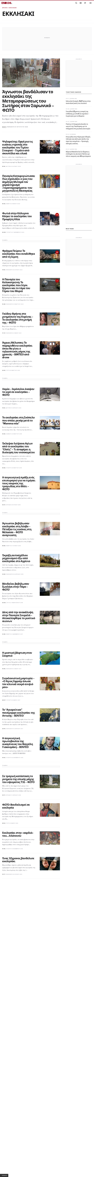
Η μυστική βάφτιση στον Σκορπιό (17, 654)
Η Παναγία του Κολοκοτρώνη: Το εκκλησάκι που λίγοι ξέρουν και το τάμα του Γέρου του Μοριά (16, 285)
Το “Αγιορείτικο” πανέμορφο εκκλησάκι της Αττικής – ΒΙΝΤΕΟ (18, 712)
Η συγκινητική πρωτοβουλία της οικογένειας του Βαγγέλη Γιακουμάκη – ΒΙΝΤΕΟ (17, 743)
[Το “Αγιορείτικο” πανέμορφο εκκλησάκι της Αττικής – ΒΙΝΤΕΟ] (50, 718)
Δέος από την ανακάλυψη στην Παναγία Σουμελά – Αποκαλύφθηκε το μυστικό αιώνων (18, 617)
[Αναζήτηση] (76, 3)
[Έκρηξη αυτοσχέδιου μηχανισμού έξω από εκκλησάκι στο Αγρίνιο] (50, 564)
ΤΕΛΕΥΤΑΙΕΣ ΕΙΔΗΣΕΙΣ (73, 92)
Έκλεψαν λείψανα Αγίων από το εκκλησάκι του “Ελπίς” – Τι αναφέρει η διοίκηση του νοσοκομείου (18, 448)
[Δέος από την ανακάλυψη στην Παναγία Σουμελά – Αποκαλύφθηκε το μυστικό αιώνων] (50, 623)
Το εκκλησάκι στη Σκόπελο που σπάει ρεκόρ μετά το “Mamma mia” (18, 420)
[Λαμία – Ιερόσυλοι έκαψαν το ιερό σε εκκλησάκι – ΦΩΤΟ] (50, 398)
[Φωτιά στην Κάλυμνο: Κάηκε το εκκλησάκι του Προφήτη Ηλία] (50, 222)
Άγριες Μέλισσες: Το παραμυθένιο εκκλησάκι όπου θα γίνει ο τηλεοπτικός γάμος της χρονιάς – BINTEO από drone (17, 350)
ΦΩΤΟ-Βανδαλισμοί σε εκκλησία (16, 806)
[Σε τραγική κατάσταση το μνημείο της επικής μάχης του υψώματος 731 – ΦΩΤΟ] (50, 785)
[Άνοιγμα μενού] (90, 3)
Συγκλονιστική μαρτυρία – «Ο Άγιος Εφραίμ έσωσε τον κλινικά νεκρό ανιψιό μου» (18, 683)
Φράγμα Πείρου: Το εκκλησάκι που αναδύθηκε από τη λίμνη (18, 253)
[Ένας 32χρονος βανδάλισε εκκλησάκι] (50, 866)
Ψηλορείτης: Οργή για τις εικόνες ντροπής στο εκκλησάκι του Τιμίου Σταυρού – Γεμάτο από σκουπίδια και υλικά (17, 147)
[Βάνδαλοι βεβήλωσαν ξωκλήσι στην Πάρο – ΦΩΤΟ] (50, 592)
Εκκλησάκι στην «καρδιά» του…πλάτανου (17, 834)
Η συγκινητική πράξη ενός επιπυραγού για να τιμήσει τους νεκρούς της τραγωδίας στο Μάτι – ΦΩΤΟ (18, 483)
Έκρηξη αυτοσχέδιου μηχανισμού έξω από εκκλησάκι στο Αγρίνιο (16, 558)
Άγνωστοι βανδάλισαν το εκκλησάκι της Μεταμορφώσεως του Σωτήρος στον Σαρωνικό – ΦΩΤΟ (28, 101)
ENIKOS (6, 3)
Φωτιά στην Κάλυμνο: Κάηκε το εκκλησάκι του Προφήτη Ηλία (17, 216)
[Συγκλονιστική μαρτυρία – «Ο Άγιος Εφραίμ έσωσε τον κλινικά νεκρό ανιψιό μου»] (50, 689)
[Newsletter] (81, 3)
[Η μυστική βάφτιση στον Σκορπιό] (50, 660)
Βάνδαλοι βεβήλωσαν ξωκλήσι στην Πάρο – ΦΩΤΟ (15, 586)
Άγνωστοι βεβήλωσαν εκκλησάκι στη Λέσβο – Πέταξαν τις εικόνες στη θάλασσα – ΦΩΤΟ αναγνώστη (16, 529)
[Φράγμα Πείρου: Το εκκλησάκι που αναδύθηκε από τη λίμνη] (50, 259)
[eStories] (85, 3)
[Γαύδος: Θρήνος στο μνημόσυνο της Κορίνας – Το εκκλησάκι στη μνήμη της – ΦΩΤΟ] (50, 323)
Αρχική (4, 7)
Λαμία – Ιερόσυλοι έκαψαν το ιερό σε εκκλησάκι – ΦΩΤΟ (18, 391)
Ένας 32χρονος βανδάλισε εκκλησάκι (18, 860)
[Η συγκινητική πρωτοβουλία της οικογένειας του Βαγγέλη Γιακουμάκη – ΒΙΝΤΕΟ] (50, 747)
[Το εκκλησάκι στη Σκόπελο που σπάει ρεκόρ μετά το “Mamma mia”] (50, 425)
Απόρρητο (4, 1175)
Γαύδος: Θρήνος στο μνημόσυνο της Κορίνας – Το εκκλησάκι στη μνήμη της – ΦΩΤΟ (17, 318)
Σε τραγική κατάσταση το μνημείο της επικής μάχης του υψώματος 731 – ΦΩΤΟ (18, 779)
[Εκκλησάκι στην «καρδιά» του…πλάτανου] (50, 840)
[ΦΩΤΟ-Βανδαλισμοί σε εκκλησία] (50, 813)
